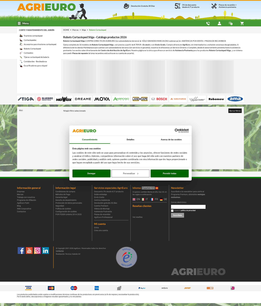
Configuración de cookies (66, 211)
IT (146, 199)
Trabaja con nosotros (26, 197)
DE (165, 199)
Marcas (75, 30)
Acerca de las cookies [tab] (171, 139)
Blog (19, 206)
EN (138, 199)
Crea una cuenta (101, 230)
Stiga (84, 30)
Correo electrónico (178, 202)
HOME (66, 30)
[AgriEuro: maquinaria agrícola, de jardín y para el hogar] (53, 7)
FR (156, 199)
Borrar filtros (235, 111)
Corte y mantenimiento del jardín (36, 30)
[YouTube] (29, 257)
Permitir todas (169, 173)
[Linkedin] (45, 257)
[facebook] (21, 257)
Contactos (21, 211)
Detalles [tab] (130, 139)
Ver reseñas (137, 217)
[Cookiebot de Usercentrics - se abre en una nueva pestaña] (177, 131)
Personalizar (129, 173)
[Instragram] (37, 257)
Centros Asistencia (102, 200)
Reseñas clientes (142, 205)
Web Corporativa (24, 209)
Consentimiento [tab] (89, 139)
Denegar (91, 173)
